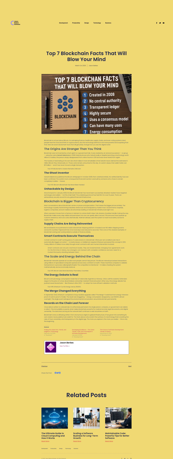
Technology (97, 23)
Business (108, 23)
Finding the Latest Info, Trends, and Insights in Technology (55, 330)
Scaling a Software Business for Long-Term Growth (85, 436)
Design (86, 23)
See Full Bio (64, 346)
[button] (56, 373)
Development (63, 23)
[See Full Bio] (69, 346)
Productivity (76, 23)
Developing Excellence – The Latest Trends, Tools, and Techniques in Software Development (83, 331)
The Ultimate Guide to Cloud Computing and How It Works (53, 436)
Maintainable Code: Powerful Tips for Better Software (117, 436)
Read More (45, 441)
